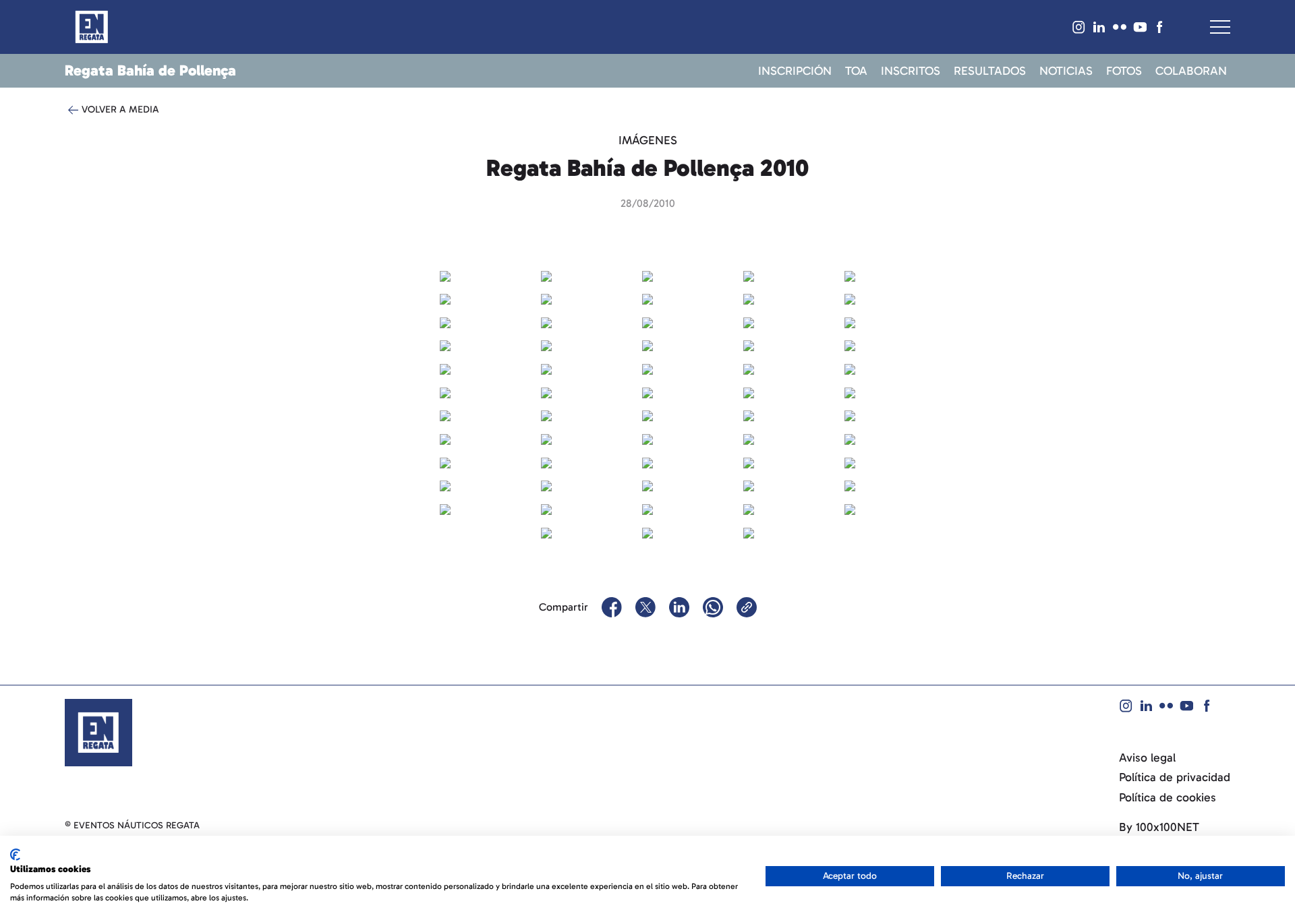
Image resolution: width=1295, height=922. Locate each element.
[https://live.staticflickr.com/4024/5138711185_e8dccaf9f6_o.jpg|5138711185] (849, 415)
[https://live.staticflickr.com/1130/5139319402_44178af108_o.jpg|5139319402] (647, 485)
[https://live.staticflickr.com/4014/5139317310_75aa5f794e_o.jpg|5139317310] (647, 321)
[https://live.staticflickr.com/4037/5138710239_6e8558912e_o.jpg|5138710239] (748, 345)
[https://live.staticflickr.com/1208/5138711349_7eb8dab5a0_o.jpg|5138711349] (647, 438)
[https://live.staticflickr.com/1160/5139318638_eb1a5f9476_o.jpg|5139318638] (445, 438)
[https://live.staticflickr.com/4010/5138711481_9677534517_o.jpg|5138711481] (849, 438)
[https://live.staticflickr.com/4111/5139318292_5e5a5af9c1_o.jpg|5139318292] (849, 391)
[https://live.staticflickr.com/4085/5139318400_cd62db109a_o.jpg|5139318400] (546, 415)
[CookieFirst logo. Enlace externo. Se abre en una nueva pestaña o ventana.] (15, 855)
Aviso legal (1147, 757)
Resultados (990, 71)
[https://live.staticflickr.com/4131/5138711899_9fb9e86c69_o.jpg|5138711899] (445, 485)
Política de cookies (1167, 797)
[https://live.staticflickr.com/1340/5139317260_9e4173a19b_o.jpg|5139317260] (546, 321)
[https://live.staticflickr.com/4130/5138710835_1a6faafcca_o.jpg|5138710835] (748, 391)
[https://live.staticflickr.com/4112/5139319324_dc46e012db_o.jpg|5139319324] (546, 485)
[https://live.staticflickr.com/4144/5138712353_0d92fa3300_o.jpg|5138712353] (445, 508)
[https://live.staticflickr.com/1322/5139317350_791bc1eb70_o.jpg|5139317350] (748, 321)
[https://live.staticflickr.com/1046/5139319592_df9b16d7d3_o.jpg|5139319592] (849, 485)
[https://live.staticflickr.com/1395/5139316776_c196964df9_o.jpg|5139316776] (647, 275)
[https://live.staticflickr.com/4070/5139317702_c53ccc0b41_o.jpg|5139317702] (546, 368)
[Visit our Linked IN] (1099, 27)
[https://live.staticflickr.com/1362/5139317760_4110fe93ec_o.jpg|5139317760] (647, 368)
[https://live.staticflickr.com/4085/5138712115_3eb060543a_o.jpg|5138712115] (748, 485)
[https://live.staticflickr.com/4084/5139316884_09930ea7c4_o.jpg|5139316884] (849, 275)
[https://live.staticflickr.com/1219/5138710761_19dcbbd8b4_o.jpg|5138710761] (647, 391)
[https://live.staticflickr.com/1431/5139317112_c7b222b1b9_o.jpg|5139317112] (748, 297)
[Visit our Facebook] (1160, 27)
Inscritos (910, 71)
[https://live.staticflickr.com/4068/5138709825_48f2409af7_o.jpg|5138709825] (445, 321)
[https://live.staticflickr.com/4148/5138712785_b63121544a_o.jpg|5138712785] (748, 531)
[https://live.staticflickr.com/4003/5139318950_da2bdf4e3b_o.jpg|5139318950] (445, 461)
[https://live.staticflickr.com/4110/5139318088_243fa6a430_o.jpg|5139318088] (546, 391)
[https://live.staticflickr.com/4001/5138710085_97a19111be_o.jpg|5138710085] (445, 345)
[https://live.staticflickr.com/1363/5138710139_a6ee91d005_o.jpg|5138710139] (546, 345)
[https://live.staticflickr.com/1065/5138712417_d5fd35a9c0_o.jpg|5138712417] (546, 508)
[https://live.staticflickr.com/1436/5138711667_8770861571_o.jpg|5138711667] (647, 461)
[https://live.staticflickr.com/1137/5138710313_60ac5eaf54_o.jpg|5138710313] (445, 368)
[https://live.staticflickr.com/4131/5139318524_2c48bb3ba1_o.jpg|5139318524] (748, 415)
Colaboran (1191, 71)
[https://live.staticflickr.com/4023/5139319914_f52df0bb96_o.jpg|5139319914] (748, 508)
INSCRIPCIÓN (795, 71)
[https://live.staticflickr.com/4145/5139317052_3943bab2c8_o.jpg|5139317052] (647, 297)
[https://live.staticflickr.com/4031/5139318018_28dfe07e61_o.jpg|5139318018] (445, 391)
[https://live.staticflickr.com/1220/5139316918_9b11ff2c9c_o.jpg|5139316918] (445, 297)
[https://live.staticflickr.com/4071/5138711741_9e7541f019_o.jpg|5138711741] (748, 461)
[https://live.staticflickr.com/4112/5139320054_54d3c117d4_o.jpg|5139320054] (546, 531)
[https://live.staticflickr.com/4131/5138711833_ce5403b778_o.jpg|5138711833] (849, 461)
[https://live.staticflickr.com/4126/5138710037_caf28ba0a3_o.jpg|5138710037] (849, 321)
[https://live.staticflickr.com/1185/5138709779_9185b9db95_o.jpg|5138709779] (849, 297)
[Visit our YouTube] (1140, 27)
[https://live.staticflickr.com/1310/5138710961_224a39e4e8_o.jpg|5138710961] (445, 415)
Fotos (1124, 71)
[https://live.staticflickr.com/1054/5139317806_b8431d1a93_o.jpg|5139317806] (748, 368)
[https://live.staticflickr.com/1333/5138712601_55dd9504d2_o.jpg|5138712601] (849, 508)
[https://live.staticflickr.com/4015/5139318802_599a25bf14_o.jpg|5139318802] (748, 438)
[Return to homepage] (92, 27)
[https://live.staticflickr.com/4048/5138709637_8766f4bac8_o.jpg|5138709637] (546, 297)
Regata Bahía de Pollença (150, 70)
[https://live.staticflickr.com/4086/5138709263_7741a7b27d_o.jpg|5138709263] (445, 275)
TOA (856, 71)
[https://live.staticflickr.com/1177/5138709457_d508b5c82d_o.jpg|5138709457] (748, 275)
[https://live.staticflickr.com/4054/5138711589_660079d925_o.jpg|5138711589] (546, 461)
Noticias (1066, 71)
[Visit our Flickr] (1119, 27)
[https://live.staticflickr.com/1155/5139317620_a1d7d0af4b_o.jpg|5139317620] (849, 345)
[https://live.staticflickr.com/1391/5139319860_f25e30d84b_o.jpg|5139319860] (647, 508)
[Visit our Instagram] (1079, 27)
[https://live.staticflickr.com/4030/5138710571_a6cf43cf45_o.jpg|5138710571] (849, 368)
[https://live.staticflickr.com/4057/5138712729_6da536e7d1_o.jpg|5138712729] (647, 531)
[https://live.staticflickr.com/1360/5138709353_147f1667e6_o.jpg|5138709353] (546, 275)
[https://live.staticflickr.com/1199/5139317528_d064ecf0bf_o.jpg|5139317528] (647, 345)
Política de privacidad (1174, 777)
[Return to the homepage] (98, 732)
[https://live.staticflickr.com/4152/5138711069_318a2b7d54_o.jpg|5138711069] (647, 415)
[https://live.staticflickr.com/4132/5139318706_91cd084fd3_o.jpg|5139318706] (546, 438)
